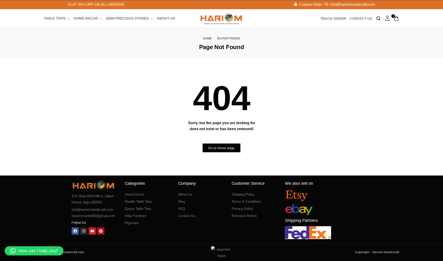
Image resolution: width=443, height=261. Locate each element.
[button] (34, 250)
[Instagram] (83, 231)
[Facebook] (75, 231)
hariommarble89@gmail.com (93, 216)
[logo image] (221, 18)
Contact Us (361, 19)
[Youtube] (92, 231)
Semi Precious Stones (127, 18)
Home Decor (86, 18)
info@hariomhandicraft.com (92, 209)
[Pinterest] (101, 231)
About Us (166, 18)
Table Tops (55, 18)
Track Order (333, 19)
